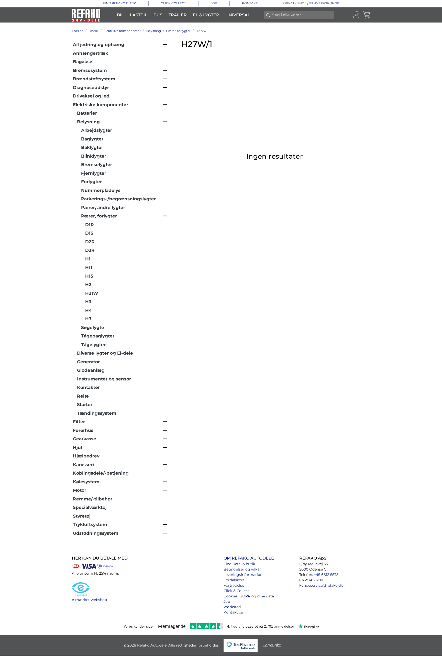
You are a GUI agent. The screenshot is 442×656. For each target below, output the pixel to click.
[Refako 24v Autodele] (86, 15)
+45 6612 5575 (326, 574)
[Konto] (357, 15)
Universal (237, 15)
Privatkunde (294, 3)
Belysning (153, 31)
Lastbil (138, 15)
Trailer (178, 15)
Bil (120, 15)
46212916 (317, 580)
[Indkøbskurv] (367, 15)
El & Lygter (206, 15)
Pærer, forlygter (178, 31)
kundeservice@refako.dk (321, 585)
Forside (77, 31)
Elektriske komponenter (122, 31)
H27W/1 (201, 31)
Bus (157, 15)
